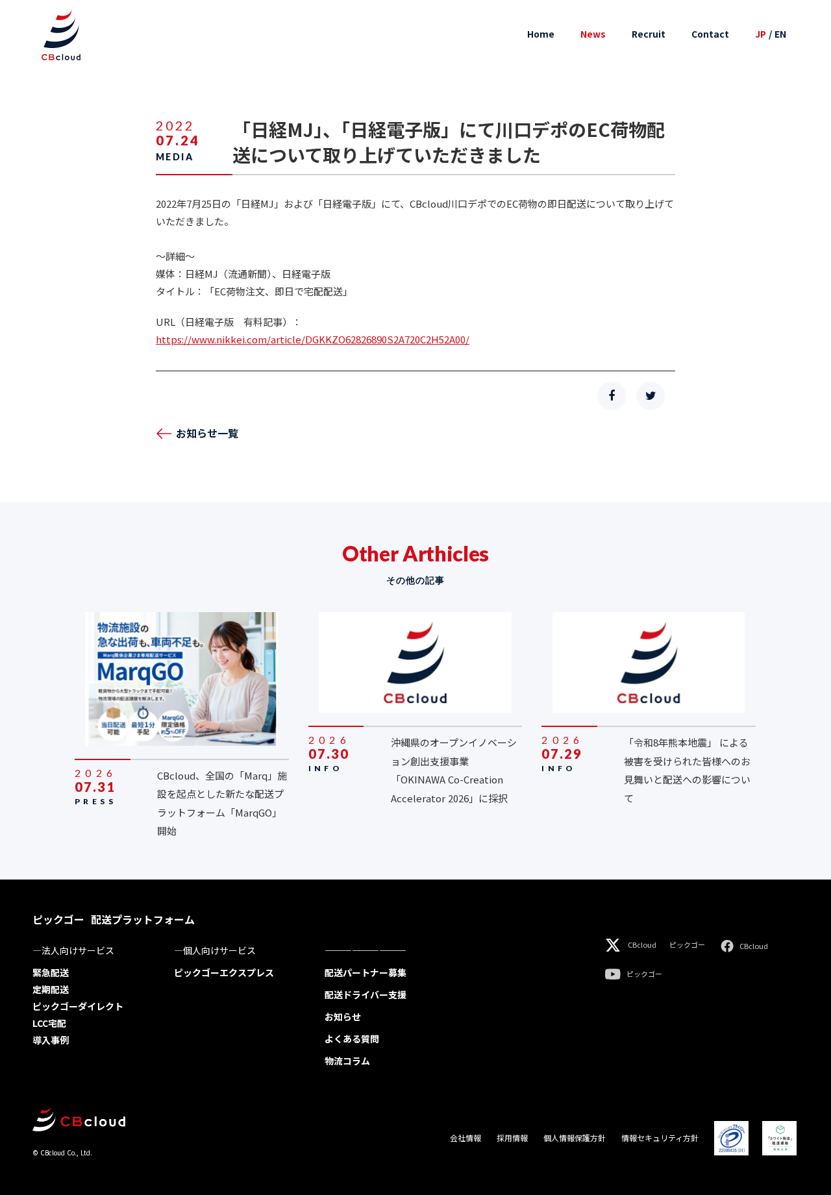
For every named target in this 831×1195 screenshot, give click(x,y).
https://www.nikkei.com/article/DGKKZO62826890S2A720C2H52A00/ (312, 339)
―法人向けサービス (73, 950)
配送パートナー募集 (365, 972)
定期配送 (50, 989)
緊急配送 (50, 972)
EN (780, 34)
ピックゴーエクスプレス (224, 972)
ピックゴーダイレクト (77, 1006)
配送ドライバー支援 (365, 994)
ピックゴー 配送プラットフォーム (113, 919)
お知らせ (343, 1016)
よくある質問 (352, 1038)
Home (540, 34)
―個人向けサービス (215, 950)
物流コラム (347, 1060)
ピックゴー (687, 944)
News (593, 34)
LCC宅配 (49, 1023)
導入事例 (50, 1039)
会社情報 (465, 1138)
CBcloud (642, 944)
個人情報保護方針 (574, 1138)
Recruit (648, 34)
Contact (710, 34)
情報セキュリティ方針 (660, 1138)
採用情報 (512, 1138)
